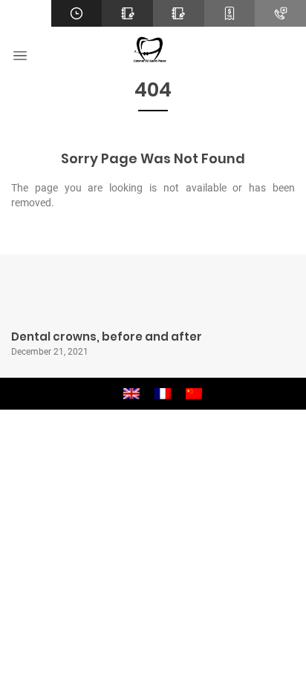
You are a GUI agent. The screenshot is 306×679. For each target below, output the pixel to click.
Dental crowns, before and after (106, 336)
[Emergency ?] (280, 13)
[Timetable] (76, 13)
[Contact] (127, 13)
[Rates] (229, 13)
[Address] (25, 13)
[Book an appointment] (178, 13)
